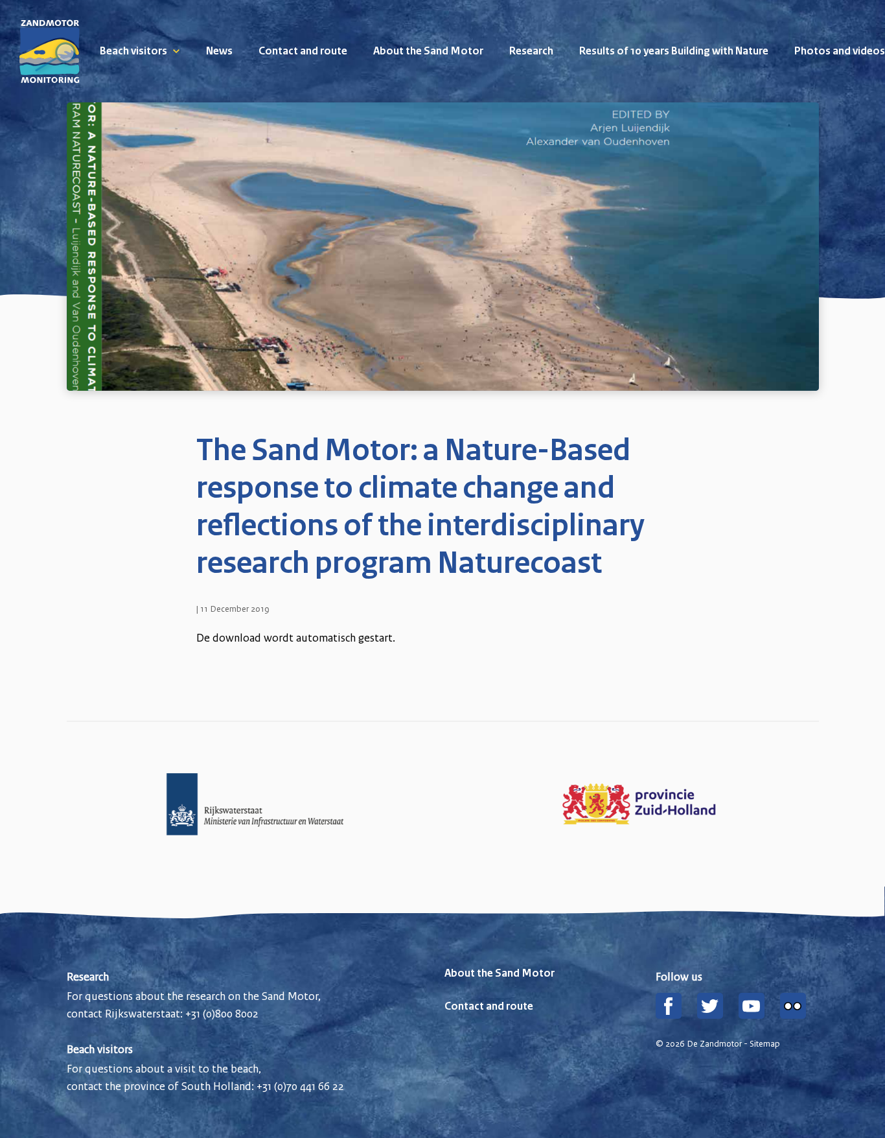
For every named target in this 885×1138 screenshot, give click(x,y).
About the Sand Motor (428, 52)
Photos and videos (839, 52)
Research (531, 52)
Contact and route (303, 52)
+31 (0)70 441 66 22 (300, 1086)
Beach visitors (133, 52)
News (219, 52)
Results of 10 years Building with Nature (673, 52)
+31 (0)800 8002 (222, 1013)
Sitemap (765, 1044)
